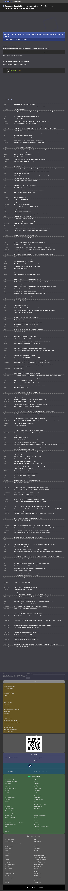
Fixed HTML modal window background (22, 182)
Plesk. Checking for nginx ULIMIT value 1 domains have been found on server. (30, 385)
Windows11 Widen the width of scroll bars (22, 216)
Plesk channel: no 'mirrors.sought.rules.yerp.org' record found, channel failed (30, 353)
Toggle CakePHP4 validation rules (21, 199)
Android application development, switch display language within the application (30, 348)
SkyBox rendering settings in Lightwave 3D (23, 137)
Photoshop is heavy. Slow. (19, 225)
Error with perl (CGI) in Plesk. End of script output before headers (27, 577)
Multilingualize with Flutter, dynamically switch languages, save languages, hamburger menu (33, 149)
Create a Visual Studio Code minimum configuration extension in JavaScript (30, 501)
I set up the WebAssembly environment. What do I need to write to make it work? (31, 599)
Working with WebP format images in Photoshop (24, 223)
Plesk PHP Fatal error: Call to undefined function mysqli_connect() (28, 456)
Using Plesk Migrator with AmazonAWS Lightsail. (24, 449)
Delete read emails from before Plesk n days (23, 546)
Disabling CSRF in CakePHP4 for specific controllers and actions (27, 401)
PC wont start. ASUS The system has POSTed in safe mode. (27, 266)
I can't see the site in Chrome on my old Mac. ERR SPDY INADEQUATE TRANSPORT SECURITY (34, 594)
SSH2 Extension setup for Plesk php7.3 (22, 458)
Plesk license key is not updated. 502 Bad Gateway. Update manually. (28, 430)
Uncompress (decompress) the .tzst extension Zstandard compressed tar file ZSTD (31, 171)
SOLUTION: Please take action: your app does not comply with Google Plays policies (32, 175)
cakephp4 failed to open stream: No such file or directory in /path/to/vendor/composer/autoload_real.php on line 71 (38, 378)
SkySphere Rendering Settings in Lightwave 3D (24, 135)
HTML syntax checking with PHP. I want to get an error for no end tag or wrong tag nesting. (33, 584)
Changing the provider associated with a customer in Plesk (26, 580)
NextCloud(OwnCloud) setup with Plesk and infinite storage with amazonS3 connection (32, 532)
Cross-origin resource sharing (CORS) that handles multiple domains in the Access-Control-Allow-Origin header (37, 375)
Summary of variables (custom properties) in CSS (24, 259)
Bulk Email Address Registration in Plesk (22, 570)
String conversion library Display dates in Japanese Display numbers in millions (30, 230)
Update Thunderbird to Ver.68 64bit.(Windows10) (24, 475)
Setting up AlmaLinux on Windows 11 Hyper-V (23, 209)
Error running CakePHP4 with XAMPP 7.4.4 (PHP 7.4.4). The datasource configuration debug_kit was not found (37, 420)
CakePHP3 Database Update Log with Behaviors (24, 634)
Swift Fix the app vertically (19, 331)
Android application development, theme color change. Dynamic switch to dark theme (32, 341)
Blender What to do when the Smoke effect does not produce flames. (28, 276)
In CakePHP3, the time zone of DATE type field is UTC (25, 587)
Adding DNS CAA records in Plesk (21, 437)
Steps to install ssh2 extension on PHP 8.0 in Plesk (24, 192)
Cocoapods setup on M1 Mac (20, 298)
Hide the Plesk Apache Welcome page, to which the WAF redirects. (28, 439)
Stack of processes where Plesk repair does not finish (25, 380)
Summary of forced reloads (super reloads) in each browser (26, 492)
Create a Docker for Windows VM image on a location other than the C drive (30, 534)
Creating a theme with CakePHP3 (21, 646)
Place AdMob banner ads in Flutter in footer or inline (25, 144)
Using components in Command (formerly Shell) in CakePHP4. (27, 432)
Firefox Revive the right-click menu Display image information (27, 263)
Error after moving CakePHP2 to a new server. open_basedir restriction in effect (30, 610)
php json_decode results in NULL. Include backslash (25, 185)
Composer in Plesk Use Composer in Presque (23, 622)
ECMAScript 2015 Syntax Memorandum (22, 582)
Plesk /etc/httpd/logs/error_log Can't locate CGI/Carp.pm (26, 575)
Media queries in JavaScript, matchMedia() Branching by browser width (29, 142)
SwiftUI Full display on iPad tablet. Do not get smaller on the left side (28, 329)
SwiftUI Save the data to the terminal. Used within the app (26, 315)
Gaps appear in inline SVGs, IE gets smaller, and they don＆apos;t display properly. (31, 563)
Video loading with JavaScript (20, 109)
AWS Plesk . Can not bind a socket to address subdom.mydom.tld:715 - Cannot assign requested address (36, 444)
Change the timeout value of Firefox (21, 539)
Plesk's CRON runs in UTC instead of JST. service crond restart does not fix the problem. (32, 506)
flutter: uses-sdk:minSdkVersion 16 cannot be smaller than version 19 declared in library (32, 121)
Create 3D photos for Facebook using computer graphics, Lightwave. (28, 413)
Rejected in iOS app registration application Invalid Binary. (26, 291)
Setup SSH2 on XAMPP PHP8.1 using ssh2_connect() (25, 180)
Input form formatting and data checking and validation (25, 232)
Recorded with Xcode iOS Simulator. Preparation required (26, 300)
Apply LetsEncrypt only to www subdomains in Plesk (25, 461)
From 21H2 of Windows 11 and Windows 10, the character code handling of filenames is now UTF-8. (35, 168)
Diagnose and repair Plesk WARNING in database (24, 355)
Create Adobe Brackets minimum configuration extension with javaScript (29, 499)
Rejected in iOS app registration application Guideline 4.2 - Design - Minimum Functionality (33, 288)
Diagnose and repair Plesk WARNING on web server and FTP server (28, 357)
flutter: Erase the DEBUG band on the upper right (24, 118)
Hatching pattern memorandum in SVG (22, 592)
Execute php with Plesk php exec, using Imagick (24, 477)
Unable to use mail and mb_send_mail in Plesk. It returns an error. (28, 408)
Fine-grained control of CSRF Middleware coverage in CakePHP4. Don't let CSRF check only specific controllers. (37, 435)
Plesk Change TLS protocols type (21, 268)
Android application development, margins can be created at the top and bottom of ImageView (34, 350)
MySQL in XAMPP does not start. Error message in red (25, 130)
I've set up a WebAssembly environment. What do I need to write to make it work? (31, 596)
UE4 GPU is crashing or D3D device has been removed (25, 244)
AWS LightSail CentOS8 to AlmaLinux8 (22, 204)
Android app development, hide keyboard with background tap (27, 343)
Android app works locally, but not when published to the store (27, 274)
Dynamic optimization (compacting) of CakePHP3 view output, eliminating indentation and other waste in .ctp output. (38, 466)
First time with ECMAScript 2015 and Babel (23, 589)
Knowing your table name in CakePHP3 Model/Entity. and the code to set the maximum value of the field (36, 644)
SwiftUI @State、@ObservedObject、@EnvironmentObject (26, 317)
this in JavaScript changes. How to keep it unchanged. (25, 123)
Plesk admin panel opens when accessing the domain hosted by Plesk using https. (31, 446)
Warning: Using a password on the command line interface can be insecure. (30, 159)
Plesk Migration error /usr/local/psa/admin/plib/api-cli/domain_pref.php (28, 194)
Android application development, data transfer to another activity (27, 338)
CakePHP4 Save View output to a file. (22, 394)
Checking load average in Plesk (20, 618)
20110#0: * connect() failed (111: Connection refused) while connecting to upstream (31, 487)
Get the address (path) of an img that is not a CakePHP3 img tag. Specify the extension (32, 625)
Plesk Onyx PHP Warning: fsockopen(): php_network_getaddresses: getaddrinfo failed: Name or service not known (38, 551)
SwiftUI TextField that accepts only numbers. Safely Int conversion (28, 322)
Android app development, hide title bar (22, 345)
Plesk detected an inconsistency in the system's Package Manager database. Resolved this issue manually (36, 556)
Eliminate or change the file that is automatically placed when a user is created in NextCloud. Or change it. (36, 527)
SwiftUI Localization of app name (21, 303)
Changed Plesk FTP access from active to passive (24, 202)
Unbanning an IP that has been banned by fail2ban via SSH (26, 116)
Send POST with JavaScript (20, 197)
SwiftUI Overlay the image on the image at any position (25, 326)
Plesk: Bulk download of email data (21, 173)
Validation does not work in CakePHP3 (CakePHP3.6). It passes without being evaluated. (32, 504)
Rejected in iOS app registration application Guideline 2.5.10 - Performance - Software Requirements (35, 286)
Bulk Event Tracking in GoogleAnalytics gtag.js (23, 482)
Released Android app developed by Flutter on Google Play (26, 152)
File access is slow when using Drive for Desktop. (24, 261)
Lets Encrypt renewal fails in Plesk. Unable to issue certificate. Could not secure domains (32, 451)
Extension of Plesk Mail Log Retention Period (23, 558)
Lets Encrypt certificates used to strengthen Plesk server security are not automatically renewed (34, 411)
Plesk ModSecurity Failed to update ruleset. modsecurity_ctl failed (28, 613)
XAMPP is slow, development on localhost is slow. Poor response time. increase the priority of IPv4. (35, 544)
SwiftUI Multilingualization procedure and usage (24, 319)
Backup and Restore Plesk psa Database (22, 389)
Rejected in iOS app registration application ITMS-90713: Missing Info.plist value (31, 284)
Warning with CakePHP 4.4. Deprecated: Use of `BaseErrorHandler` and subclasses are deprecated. (35, 128)
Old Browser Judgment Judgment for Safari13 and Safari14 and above (29, 190)
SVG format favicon (18, 368)
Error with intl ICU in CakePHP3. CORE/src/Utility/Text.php (26, 637)
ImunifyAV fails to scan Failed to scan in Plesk (23, 468)
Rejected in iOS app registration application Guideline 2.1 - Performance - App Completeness (33, 281)
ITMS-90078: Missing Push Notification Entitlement (24, 164)
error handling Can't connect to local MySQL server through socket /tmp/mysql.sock (31, 404)
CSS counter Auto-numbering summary (22, 256)
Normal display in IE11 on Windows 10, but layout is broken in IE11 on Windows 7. (31, 542)
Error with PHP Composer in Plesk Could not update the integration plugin (29, 418)
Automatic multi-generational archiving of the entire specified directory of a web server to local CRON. (35, 523)
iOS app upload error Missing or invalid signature (24, 295)
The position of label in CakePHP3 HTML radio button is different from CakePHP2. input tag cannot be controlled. (37, 620)
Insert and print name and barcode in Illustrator (24, 423)
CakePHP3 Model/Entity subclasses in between (24, 641)
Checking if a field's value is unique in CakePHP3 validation (26, 632)
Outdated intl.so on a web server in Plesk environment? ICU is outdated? (29, 630)
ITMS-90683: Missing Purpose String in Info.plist (24, 161)
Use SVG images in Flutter (19, 156)
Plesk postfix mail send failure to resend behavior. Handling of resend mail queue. (31, 549)
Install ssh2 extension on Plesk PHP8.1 (22, 178)
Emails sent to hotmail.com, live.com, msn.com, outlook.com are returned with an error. (32, 362)
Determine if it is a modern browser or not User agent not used (27, 240)
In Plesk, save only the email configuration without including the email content (30, 572)
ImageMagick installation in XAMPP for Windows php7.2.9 (26, 496)
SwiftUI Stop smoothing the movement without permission (26, 324)
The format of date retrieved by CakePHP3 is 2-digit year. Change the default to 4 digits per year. (34, 513)
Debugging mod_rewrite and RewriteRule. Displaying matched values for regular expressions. (33, 254)
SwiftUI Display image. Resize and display (23, 312)
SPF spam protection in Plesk (20, 425)
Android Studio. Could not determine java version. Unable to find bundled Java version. (32, 106)
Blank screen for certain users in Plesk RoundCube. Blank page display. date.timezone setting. (34, 601)
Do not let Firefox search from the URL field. (23, 251)
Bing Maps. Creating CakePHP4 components (23, 397)
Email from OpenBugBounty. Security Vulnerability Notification (27, 221)
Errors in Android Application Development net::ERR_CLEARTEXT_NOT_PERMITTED (32, 489)
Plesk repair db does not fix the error (21, 387)
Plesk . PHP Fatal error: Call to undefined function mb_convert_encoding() (29, 442)
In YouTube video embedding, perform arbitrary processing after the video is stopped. (32, 247)
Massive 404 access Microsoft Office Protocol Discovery (25, 608)
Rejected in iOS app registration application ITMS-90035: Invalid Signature (29, 293)
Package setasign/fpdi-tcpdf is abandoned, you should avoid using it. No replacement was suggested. (35, 125)
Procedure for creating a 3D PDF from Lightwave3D (25, 494)
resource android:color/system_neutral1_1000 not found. (26, 206)
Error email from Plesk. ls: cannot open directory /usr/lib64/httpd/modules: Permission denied (33, 333)
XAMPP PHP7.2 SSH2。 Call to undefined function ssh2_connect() (28, 518)
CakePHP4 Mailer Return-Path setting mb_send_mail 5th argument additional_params (32, 213)
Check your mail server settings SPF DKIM (23, 470)
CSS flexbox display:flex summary (21, 561)
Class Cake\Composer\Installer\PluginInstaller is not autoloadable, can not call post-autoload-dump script (36, 133)
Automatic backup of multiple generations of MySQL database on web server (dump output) (33, 525)
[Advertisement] (34, 21)
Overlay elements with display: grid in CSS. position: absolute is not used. (29, 140)
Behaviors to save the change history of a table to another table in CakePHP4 (30, 399)
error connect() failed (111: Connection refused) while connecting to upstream (30, 603)
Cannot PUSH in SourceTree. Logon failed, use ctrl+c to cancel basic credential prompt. (32, 187)
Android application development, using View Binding (25, 336)
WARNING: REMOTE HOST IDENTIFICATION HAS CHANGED (27, 114)
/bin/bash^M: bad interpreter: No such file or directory (25, 511)
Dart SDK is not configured (19, 166)
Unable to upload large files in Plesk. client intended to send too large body (29, 427)
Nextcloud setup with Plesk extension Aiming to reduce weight (27, 480)
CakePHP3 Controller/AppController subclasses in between (26, 639)
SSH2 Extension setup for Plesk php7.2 (22, 515)
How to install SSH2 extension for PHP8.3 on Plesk (24, 104)
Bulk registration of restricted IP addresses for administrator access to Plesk (30, 568)
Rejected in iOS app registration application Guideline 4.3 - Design (28, 279)
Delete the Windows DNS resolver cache (22, 211)
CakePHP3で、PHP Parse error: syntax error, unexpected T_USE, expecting (30, 615)
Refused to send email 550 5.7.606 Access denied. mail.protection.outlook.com (30, 606)
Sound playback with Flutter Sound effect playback (24, 154)
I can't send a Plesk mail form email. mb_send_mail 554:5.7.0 (27, 392)
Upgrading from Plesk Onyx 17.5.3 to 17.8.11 (23, 553)
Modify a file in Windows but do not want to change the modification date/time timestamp (32, 228)
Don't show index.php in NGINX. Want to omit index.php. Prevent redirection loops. (31, 530)
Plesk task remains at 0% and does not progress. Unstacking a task (28, 463)
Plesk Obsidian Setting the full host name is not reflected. (26, 473)
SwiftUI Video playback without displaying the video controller (27, 307)
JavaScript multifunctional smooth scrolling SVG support (25, 235)
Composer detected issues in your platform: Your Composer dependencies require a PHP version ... (35, 249)
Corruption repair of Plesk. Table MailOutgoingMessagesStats (27, 382)
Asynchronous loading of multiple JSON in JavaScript (25, 237)
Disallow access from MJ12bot (20, 484)
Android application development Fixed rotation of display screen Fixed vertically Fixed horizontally (34, 310)
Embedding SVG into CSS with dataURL (22, 520)
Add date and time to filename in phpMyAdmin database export (27, 373)
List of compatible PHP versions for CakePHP (23, 218)
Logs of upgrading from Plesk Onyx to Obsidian (24, 454)
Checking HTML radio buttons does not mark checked (25, 370)
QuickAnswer (7, 1)
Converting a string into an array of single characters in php (26, 565)
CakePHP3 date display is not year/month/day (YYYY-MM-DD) (27, 627)
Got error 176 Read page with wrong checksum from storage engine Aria (29, 242)
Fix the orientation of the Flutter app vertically (23, 147)
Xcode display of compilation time (21, 305)
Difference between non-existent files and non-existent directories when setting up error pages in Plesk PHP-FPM (38, 508)
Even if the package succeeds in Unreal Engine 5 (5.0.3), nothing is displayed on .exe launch (33, 111)
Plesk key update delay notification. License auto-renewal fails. (27, 406)
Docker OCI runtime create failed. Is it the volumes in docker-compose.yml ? (30, 537)
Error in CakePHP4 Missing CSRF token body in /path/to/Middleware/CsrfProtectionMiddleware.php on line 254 (37, 416)
